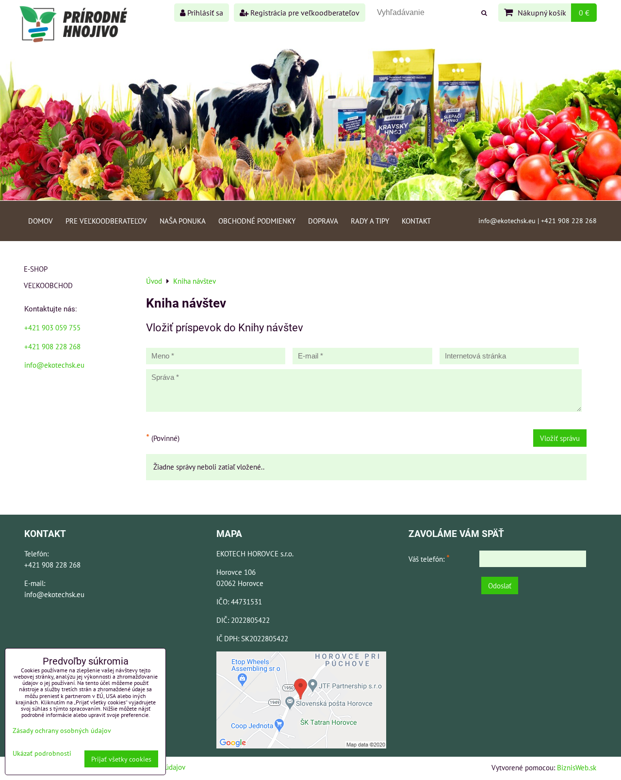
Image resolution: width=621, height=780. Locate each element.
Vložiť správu (560, 438)
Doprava (323, 221)
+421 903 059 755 (52, 327)
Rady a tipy (370, 221)
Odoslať (499, 585)
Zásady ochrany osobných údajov (62, 730)
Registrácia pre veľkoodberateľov (304, 12)
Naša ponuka (183, 221)
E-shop (36, 269)
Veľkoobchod (48, 285)
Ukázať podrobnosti (42, 753)
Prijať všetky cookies (121, 759)
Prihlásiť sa (204, 12)
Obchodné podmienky (256, 221)
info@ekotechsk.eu (54, 365)
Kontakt (416, 221)
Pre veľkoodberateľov (106, 221)
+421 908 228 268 (52, 346)
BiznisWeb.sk (576, 767)
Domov (40, 221)
